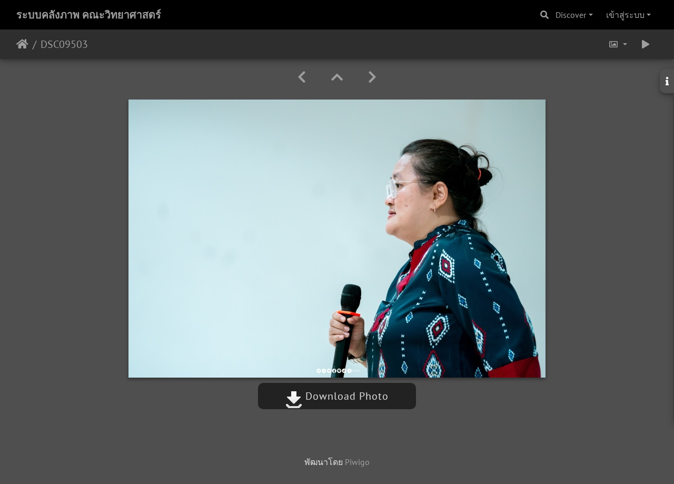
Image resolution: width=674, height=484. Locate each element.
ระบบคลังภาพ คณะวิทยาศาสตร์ (88, 15)
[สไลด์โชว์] (645, 44)
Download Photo (345, 396)
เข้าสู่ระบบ (625, 14)
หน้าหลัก (22, 44)
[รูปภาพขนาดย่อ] (337, 77)
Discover (571, 14)
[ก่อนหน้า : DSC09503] (302, 77)
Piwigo (357, 462)
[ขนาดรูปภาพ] (617, 44)
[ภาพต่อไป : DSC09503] (372, 77)
